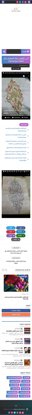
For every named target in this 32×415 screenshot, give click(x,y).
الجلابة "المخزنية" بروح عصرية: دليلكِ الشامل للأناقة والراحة (15, 159)
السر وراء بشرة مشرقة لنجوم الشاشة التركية (12, 351)
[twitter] (14, 412)
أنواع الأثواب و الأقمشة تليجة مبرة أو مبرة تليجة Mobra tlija (15, 129)
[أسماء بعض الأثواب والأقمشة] (27, 331)
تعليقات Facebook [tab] (16, 310)
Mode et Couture (8, 409)
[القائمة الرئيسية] (4, 51)
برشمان (26, 377)
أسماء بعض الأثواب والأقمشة (14, 331)
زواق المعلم (13, 385)
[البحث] (3, 2)
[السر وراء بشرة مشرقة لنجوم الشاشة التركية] (27, 350)
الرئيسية (24, 51)
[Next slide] (3, 270)
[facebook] (23, 2)
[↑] (16, 405)
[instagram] (25, 2)
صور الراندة (25, 388)
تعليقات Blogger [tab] (16, 314)
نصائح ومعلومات (11, 396)
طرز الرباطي (14, 388)
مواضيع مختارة (24, 396)
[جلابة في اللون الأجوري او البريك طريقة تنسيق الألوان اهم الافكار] (27, 362)
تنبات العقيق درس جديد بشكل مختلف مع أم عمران (14, 342)
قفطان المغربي (24, 392)
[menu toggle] (29, 2)
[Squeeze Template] (27, 409)
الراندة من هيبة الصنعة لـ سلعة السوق (16, 147)
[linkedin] (20, 2)
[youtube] (20, 412)
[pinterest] (17, 2)
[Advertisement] (16, 31)
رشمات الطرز (24, 385)
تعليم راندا (25, 381)
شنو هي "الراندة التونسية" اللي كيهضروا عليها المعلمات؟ (16, 136)
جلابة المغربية (14, 381)
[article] (16, 250)
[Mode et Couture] (16, 9)
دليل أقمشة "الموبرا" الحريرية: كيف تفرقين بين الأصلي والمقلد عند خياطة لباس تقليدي (15, 152)
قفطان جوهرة (11, 392)
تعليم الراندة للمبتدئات (13, 377)
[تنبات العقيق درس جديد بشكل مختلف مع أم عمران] (27, 341)
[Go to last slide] (6, 270)
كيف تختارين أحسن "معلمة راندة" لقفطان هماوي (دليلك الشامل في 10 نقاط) (16, 142)
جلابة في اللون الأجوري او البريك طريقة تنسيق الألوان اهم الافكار (14, 363)
